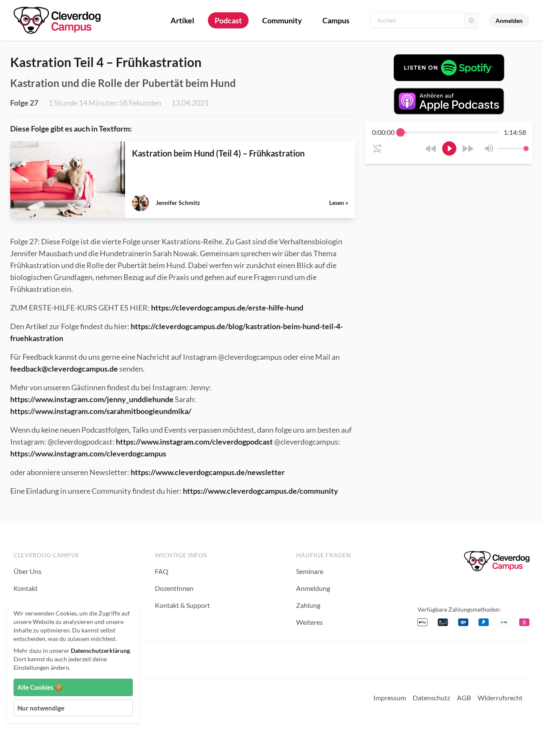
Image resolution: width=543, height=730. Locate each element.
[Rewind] (430, 148)
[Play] (449, 148)
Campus (336, 20)
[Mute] (489, 148)
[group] (449, 142)
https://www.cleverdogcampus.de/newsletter (208, 472)
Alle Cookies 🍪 (40, 687)
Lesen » (338, 202)
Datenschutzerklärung (100, 650)
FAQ (161, 571)
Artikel (182, 20)
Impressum (389, 698)
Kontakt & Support (182, 605)
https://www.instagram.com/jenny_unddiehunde (92, 399)
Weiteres (309, 622)
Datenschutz (431, 698)
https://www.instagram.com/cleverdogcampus (88, 453)
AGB (464, 698)
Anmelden (509, 20)
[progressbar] (449, 132)
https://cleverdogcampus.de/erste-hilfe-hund (227, 307)
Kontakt (26, 588)
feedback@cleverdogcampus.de (64, 368)
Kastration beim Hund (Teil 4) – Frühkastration (218, 153)
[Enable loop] (377, 148)
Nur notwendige (40, 708)
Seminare (309, 571)
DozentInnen (174, 588)
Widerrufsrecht (500, 698)
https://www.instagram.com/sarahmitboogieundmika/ (100, 411)
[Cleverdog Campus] (496, 561)
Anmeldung (313, 588)
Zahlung (308, 605)
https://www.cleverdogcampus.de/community (260, 490)
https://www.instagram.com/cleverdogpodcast (194, 441)
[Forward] (467, 148)
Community (282, 20)
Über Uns (28, 571)
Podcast (228, 20)
